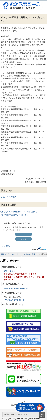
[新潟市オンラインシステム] (23, 387)
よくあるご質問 (29, 254)
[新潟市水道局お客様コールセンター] (23, 334)
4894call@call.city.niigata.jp (15, 288)
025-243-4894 (10, 271)
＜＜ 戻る (6, 246)
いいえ (23, 239)
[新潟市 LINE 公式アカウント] (23, 374)
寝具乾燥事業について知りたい (14, 215)
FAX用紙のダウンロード (14, 300)
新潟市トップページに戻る (15, 414)
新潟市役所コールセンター (10, 254)
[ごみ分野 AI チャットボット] (23, 322)
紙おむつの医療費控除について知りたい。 (19, 212)
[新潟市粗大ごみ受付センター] (23, 309)
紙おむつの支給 (9, 197)
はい (23, 234)
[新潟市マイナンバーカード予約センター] (23, 347)
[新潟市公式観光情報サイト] (23, 360)
